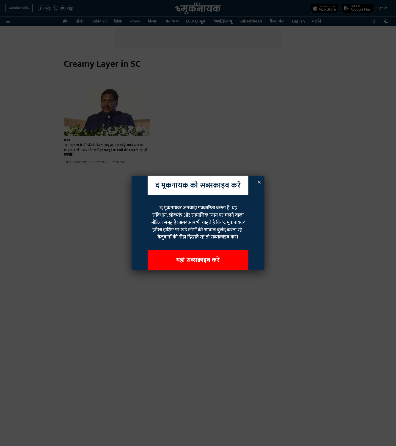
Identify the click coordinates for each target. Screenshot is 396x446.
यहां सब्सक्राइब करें (198, 260)
